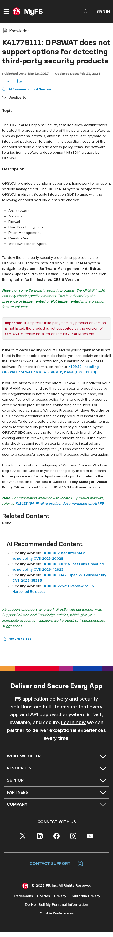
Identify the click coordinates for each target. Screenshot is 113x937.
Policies (43, 896)
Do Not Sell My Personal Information (56, 904)
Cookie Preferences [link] (57, 913)
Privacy (60, 896)
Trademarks (23, 896)
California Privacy (85, 896)
